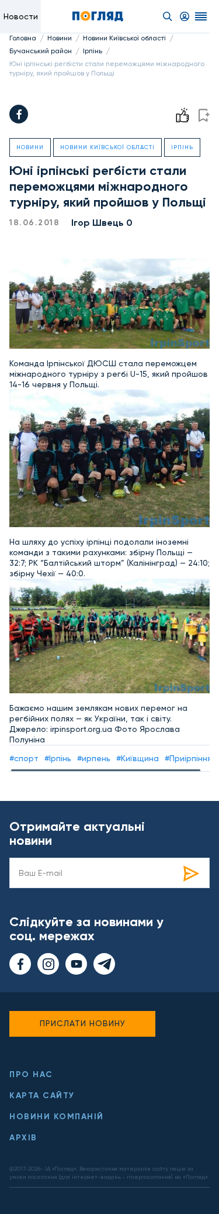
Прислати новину (83, 1023)
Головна (22, 38)
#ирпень (93, 758)
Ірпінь (92, 51)
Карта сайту (42, 1095)
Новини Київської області (124, 38)
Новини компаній (56, 1117)
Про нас (31, 1074)
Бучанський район (40, 51)
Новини (59, 38)
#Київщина (137, 758)
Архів (23, 1138)
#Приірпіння (188, 758)
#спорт (24, 758)
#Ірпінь (57, 758)
